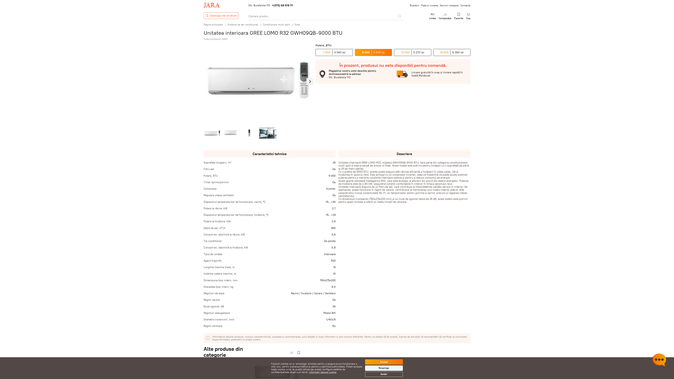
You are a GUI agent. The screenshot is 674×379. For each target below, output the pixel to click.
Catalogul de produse (223, 15)
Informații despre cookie (322, 372)
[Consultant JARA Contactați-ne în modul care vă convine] (659, 360)
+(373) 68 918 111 (282, 5)
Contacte (465, 5)
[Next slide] (309, 81)
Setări (384, 374)
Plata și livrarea (429, 5)
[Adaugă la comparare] (291, 352)
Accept (384, 361)
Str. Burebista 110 (259, 5)
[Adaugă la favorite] (298, 352)
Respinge (384, 368)
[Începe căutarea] (399, 16)
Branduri (414, 5)
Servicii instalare (449, 5)
